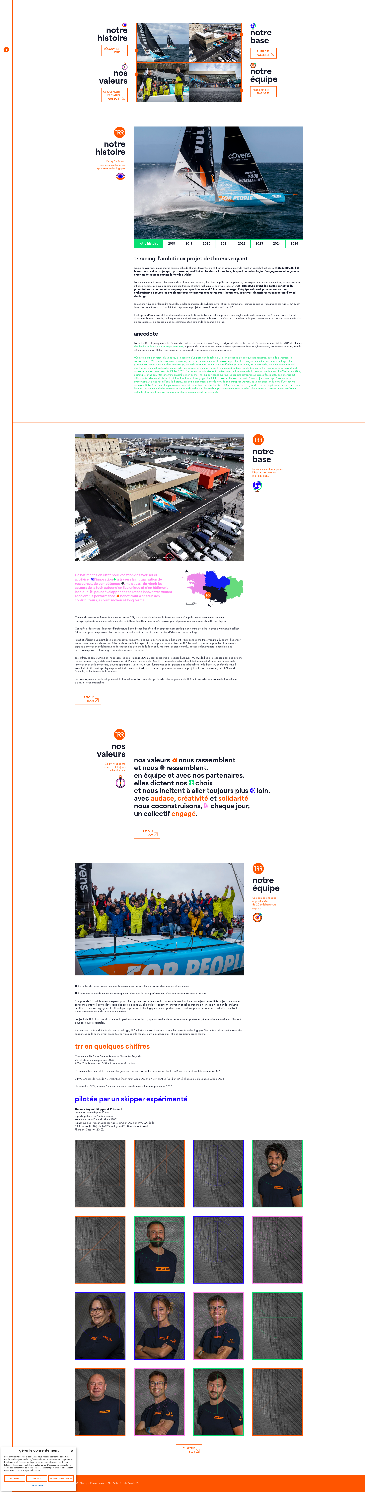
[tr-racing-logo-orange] (6, 50)
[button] (72, 1450)
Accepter (14, 1478)
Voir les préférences (61, 1478)
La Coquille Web (132, 1483)
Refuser (37, 1478)
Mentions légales (37, 1485)
